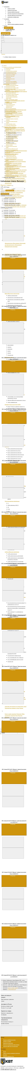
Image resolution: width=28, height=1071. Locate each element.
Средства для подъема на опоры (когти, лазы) (15, 706)
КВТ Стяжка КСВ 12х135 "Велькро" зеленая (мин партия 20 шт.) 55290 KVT (14, 307)
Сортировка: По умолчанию (6, 195)
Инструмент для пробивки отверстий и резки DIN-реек (11, 82)
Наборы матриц (11, 142)
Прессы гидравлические (11, 109)
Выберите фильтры (10, 190)
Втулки (7, 130)
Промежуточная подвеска (21, 91)
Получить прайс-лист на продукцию (15, 15)
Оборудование (9, 103)
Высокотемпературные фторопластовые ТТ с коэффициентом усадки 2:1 (17, 603)
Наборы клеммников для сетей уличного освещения (11, 157)
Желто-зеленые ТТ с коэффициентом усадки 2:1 (15, 612)
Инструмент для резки (10, 86)
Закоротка (16, 90)
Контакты (9, 22)
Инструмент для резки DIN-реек (17, 129)
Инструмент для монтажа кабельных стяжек (15, 190)
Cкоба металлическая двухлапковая (15, 556)
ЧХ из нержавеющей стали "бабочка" (16, 657)
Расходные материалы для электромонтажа (11, 113)
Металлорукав (11, 476)
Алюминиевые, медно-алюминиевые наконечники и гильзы (15, 397)
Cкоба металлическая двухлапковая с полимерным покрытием (16, 558)
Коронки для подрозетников (12, 150)
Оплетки (7, 513)
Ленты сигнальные (10, 151)
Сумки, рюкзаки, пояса (9, 720)
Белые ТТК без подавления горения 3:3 (16, 406)
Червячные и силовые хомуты (12, 176)
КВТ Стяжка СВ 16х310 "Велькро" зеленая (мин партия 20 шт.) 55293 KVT (14, 924)
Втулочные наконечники (11, 132)
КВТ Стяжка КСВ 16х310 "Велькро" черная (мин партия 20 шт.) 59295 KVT (14, 770)
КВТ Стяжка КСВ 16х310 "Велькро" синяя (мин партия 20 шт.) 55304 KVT (14, 975)
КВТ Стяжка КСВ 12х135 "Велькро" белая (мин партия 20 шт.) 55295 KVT (14, 255)
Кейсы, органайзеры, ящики (12, 99)
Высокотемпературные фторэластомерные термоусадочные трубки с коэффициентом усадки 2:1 (16, 608)
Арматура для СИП (10, 68)
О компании (6, 19)
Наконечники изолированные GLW (15, 297)
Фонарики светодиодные (11, 125)
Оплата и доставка (11, 8)
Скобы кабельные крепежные (12, 168)
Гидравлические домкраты (11, 71)
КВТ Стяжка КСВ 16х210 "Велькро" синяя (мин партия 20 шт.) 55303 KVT (14, 564)
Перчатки (20, 715)
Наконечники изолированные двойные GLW (16, 300)
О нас (9, 20)
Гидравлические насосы (10, 102)
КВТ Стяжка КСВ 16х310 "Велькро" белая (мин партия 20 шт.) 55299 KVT (14, 667)
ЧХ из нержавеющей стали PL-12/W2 (15, 659)
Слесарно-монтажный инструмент (10, 117)
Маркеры (8, 152)
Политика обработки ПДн (8, 1056)
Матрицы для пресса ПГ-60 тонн (15, 134)
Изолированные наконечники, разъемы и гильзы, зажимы (12, 136)
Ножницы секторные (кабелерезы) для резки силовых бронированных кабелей (15, 180)
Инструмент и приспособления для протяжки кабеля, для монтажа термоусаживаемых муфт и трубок (12, 96)
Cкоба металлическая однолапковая (15, 561)
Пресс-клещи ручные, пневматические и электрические (10, 106)
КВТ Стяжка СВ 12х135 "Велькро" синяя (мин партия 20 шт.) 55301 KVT (14, 821)
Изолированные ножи (21, 110)
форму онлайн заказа (13, 988)
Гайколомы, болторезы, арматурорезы (14, 160)
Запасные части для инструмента (12, 119)
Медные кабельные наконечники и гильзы (17, 400)
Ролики (7, 115)
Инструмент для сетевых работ (12, 87)
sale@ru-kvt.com (9, 30)
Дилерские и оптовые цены (13, 17)
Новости (5, 25)
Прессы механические (10, 111)
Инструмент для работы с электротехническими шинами (15, 146)
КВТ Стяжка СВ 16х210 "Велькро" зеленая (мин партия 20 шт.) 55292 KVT (14, 873)
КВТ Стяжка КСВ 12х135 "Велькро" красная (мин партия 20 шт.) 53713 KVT (14, 358)
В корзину (13, 258)
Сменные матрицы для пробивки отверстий (15, 130)
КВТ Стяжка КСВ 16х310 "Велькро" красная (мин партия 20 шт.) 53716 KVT (14, 718)
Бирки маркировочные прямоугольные (16, 454)
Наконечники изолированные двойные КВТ (17, 303)
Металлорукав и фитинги (11, 155)
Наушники (19, 714)
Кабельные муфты (9, 139)
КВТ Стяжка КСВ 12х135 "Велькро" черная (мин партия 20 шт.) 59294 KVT (14, 409)
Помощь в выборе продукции (13, 12)
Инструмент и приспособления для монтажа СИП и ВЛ (12, 92)
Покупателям (6, 6)
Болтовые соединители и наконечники (11, 128)
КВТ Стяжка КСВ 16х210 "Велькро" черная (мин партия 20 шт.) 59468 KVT (14, 615)
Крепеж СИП (22, 90)
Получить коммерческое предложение (15, 13)
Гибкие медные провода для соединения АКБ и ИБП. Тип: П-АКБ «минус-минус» (16, 527)
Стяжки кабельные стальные (12, 172)
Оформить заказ (8, 27)
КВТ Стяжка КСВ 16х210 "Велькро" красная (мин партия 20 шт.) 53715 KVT (14, 512)
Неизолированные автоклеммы (10, 162)
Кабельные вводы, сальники (12, 138)
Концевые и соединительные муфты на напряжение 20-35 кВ (16, 360)
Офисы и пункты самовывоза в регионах (15, 24)
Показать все (10, 578)
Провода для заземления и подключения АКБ (12, 166)
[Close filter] (12, 185)
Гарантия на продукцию (12, 10)
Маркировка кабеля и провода (12, 154)
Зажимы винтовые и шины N (13, 321)
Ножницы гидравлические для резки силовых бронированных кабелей (15, 163)
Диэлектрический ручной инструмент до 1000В (11, 74)
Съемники (8, 69)
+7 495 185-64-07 (10, 29)
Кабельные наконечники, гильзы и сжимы (11, 144)
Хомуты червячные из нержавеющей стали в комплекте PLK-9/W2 (17, 652)
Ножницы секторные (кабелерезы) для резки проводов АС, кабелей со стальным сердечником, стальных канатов (16, 176)
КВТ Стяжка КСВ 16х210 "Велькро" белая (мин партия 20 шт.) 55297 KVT (14, 461)
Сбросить (3, 190)
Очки (16, 715)
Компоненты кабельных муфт (12, 148)
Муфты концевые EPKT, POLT (14, 372)
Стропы (21, 708)
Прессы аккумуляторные (10, 270)
